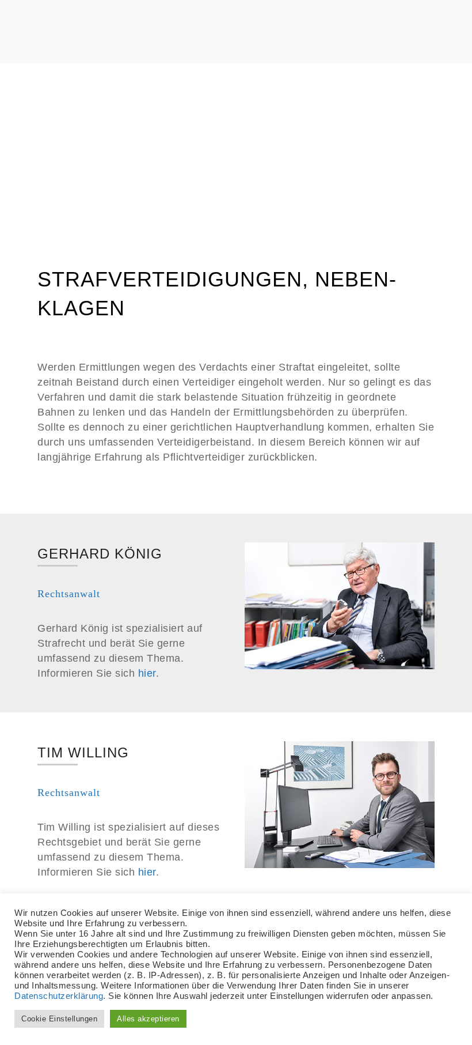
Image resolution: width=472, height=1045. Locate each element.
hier (147, 673)
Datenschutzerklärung (58, 996)
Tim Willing (83, 752)
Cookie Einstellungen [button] (59, 1018)
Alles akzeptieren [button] (148, 1018)
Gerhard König (99, 553)
